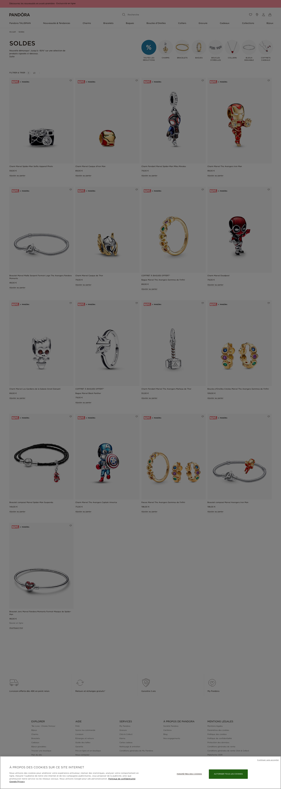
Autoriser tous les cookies (228, 774)
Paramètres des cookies (189, 774)
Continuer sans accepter (268, 760)
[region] (140, 772)
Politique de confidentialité (121, 779)
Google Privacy (17, 781)
